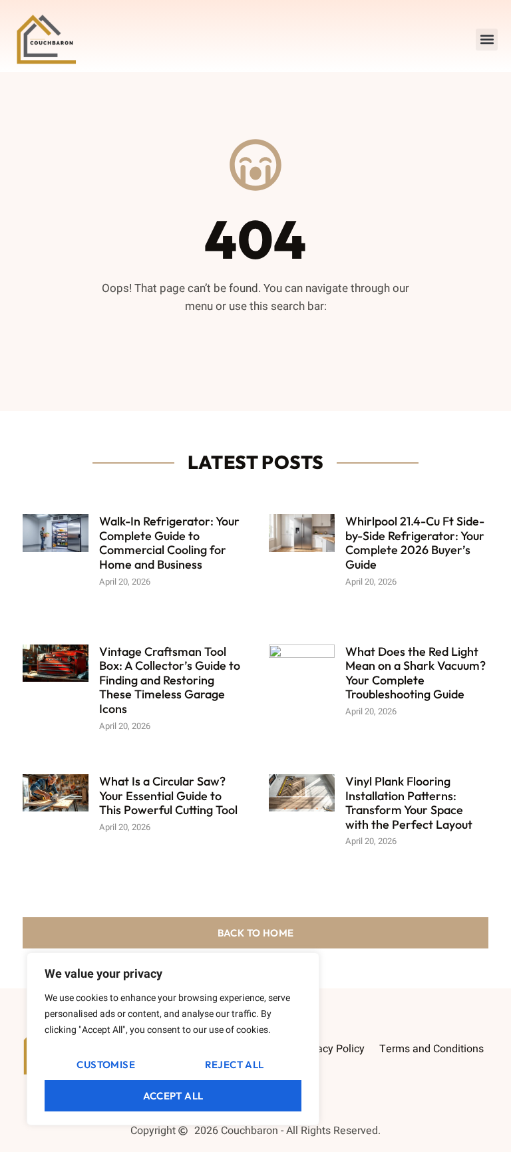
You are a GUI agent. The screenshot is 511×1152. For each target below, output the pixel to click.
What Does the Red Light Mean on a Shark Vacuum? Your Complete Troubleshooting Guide (415, 673)
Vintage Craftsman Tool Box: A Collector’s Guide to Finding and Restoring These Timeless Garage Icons (169, 680)
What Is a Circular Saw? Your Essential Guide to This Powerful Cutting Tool (168, 795)
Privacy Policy (332, 1049)
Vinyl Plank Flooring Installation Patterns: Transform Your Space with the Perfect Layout (408, 803)
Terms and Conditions (431, 1049)
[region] (173, 1038)
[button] (487, 40)
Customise (106, 1064)
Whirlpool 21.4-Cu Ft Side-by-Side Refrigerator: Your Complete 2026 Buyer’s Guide (414, 542)
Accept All (173, 1095)
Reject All (234, 1064)
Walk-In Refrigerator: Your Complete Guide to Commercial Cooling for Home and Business (169, 542)
